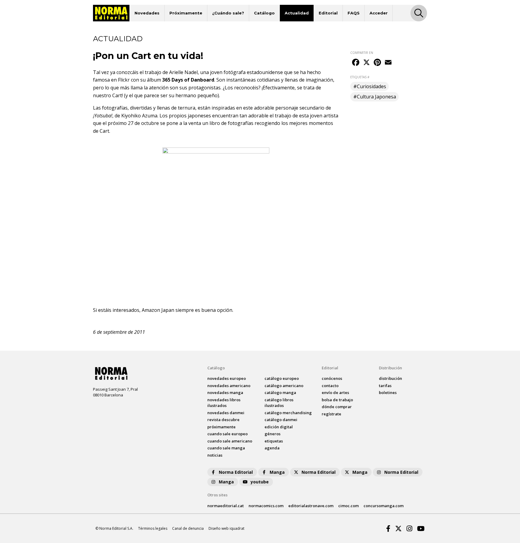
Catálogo (264, 13)
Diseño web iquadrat (226, 528)
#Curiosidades (369, 86)
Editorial (328, 13)
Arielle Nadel (183, 72)
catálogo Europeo (282, 378)
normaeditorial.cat (225, 505)
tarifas (385, 385)
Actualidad (297, 13)
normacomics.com (266, 505)
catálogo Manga (280, 392)
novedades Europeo (226, 378)
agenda (272, 448)
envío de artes (335, 392)
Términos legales (152, 528)
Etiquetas (274, 441)
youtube (260, 482)
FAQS (354, 13)
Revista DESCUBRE (223, 419)
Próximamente (185, 13)
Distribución (390, 368)
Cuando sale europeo (227, 433)
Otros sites (217, 495)
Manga (277, 472)
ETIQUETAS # (359, 77)
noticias (214, 455)
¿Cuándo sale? (228, 13)
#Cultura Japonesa (374, 96)
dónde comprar (337, 406)
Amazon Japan (158, 310)
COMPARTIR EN (361, 53)
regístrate (331, 414)
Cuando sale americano (229, 441)
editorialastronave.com (310, 505)
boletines (388, 392)
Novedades (147, 13)
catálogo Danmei (281, 419)
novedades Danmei (225, 412)
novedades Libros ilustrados (223, 402)
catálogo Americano (284, 385)
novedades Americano (228, 385)
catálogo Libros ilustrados (279, 402)
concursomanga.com (384, 505)
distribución (390, 378)
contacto (330, 385)
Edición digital (279, 427)
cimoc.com (348, 505)
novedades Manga (225, 392)
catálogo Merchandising (288, 412)
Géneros (272, 433)
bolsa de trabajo (337, 399)
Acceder (379, 13)
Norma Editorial (236, 472)
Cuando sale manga (226, 448)
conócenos (332, 378)
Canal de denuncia (188, 528)
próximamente (221, 427)
